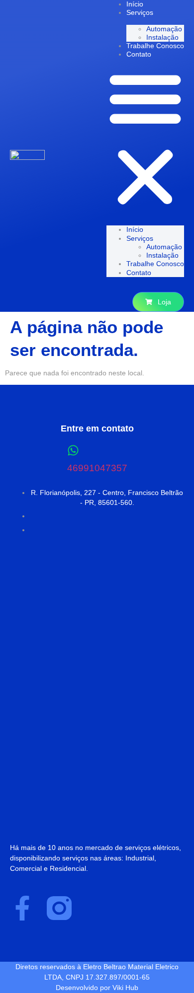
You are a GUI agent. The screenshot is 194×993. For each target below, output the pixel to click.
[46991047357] (73, 450)
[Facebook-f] (22, 908)
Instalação (162, 37)
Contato (138, 54)
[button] (145, 138)
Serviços (139, 12)
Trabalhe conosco (155, 46)
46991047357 (97, 468)
